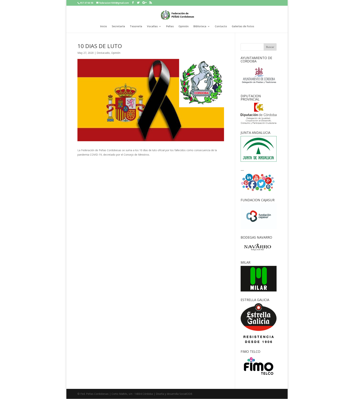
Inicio (103, 26)
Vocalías (152, 26)
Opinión (183, 26)
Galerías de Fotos (243, 26)
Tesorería (136, 26)
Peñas (170, 26)
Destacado (103, 53)
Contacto (221, 26)
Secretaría (118, 26)
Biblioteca (199, 26)
